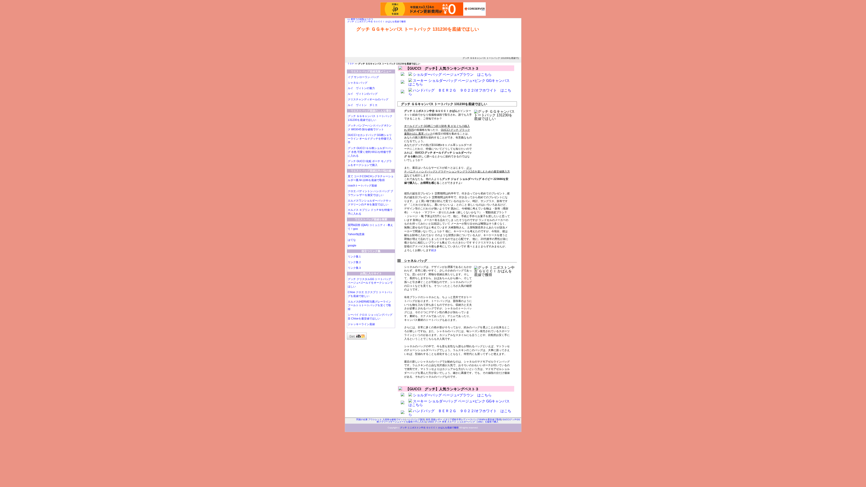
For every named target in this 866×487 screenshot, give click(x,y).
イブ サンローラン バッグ (363, 77)
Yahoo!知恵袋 (356, 234)
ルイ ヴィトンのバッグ (363, 93)
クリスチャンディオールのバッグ (368, 99)
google (352, 245)
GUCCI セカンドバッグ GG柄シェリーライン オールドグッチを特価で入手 (370, 138)
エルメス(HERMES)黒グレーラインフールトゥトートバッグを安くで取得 (369, 305)
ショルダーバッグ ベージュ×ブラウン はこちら (452, 74)
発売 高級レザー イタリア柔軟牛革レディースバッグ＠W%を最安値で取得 (463, 419)
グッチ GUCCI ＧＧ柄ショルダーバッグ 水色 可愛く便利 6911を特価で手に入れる (370, 152)
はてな (352, 239)
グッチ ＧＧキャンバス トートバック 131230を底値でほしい (417, 29)
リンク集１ (354, 256)
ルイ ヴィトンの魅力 (361, 88)
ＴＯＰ (350, 63)
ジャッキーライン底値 (361, 324)
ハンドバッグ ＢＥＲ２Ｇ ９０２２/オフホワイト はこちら (459, 92)
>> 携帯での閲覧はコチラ (360, 19)
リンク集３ (354, 267)
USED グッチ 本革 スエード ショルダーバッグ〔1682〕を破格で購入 (463, 421)
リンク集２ (354, 262)
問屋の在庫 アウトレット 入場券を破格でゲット (380, 419)
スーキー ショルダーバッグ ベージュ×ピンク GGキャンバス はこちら (460, 82)
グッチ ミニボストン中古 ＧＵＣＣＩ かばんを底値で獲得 (376, 21)
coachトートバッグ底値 (362, 185)
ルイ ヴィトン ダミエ (363, 105)
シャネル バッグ (357, 82)
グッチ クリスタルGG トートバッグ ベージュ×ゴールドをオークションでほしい (370, 283)
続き (434, 250)
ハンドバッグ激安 (415, 419)
